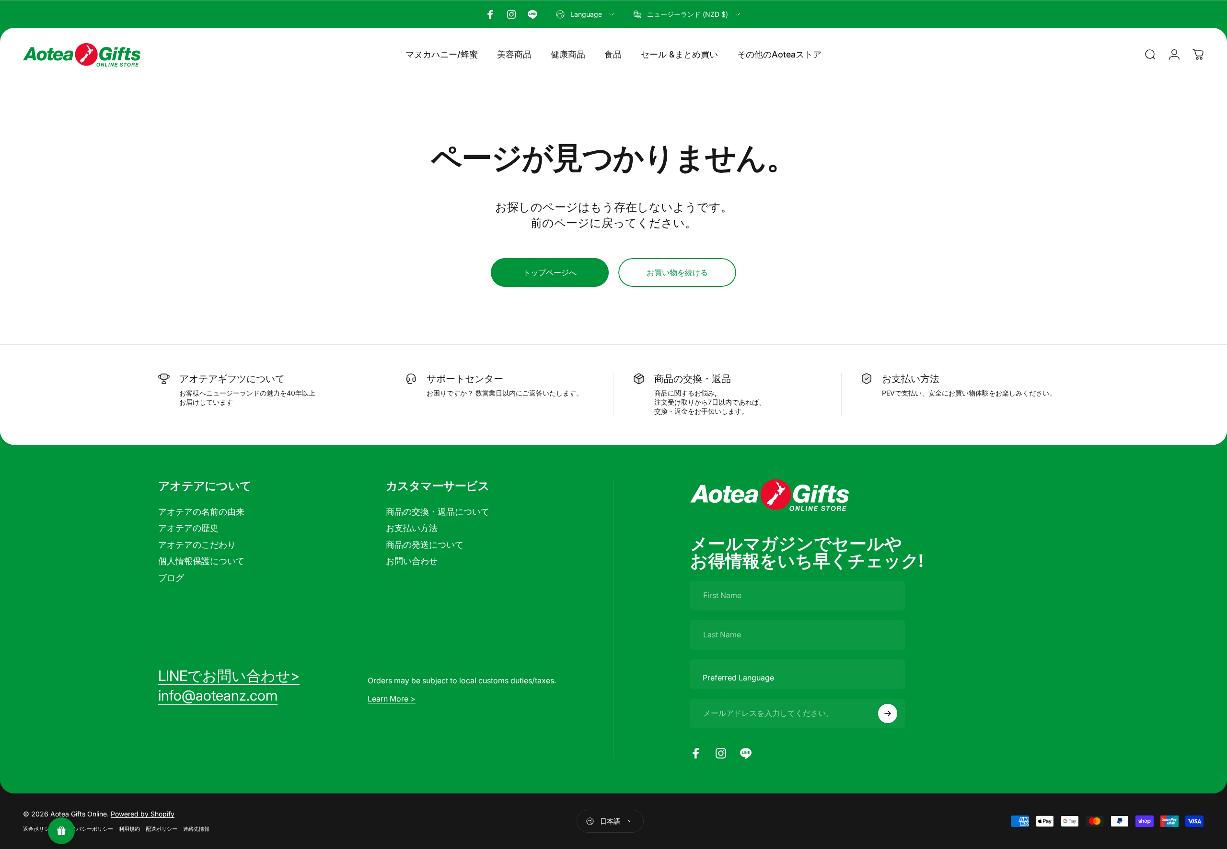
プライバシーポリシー (86, 829)
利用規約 (129, 829)
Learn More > (392, 698)
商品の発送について (424, 545)
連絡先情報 (196, 829)
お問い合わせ (412, 561)
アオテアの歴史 (188, 528)
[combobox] (585, 14)
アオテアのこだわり (197, 545)
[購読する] (887, 713)
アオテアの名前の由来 (201, 512)
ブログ (171, 578)
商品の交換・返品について (437, 512)
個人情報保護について (201, 561)
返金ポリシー (39, 829)
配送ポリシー (161, 829)
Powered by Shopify (142, 814)
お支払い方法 (412, 528)
